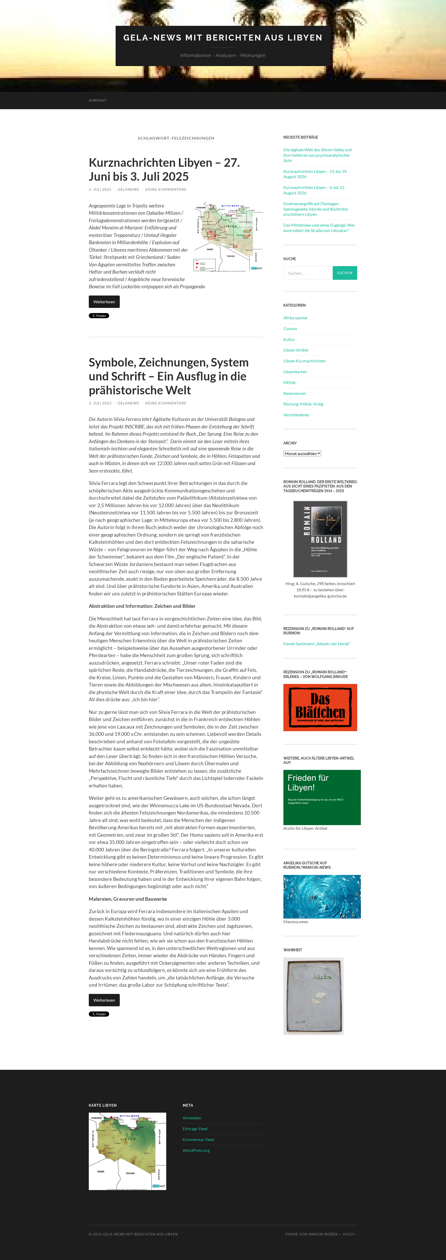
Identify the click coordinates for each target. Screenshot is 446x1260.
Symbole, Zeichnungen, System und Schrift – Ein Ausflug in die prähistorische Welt (169, 376)
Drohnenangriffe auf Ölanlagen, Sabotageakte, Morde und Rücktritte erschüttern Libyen (315, 209)
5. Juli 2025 (100, 189)
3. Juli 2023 (100, 403)
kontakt (98, 100)
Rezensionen (294, 393)
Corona (290, 328)
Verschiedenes (296, 414)
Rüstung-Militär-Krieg (303, 403)
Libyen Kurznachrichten (304, 360)
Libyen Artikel (295, 349)
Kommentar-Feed (198, 1139)
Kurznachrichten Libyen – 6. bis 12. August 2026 (314, 190)
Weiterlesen (104, 301)
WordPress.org (196, 1150)
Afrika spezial (295, 317)
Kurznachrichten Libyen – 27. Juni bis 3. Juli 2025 (164, 169)
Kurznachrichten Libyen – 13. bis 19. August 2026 (315, 174)
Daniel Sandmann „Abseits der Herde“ (316, 643)
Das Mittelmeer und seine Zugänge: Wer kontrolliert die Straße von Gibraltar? (319, 227)
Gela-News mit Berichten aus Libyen (223, 37)
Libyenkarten (295, 371)
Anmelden (192, 1117)
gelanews (128, 189)
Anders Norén (323, 1234)
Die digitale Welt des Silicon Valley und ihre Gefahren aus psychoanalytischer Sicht (317, 155)
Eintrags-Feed (195, 1128)
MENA (289, 382)
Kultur (289, 339)
